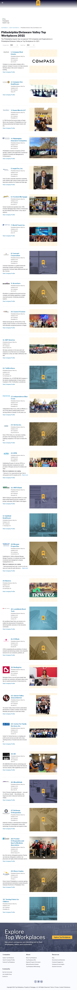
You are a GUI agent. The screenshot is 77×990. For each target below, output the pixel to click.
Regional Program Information (33, 962)
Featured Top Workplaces (9, 962)
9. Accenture (15, 283)
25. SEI (13, 754)
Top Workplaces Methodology (33, 966)
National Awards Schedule (32, 964)
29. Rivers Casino (17, 871)
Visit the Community (7, 972)
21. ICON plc (15, 639)
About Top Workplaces (31, 957)
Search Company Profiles (9, 960)
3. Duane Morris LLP (18, 110)
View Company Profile (9, 72)
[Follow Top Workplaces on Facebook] (35, 981)
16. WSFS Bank (16, 488)
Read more (25, 475)
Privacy (57, 987)
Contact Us (5, 976)
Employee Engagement (57, 962)
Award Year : (23, 45)
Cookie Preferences (65, 987)
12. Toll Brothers (9, 368)
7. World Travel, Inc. (18, 225)
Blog (53, 957)
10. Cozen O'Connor (18, 312)
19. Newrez (7, 581)
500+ (11, 45)
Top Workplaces (4, 27)
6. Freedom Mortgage (19, 197)
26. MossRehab (16, 782)
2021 (28, 45)
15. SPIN (14, 453)
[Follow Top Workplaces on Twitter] (38, 981)
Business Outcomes (57, 966)
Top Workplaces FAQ (31, 960)
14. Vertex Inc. (16, 425)
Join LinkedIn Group (7, 974)
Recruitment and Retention (58, 960)
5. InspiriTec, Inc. (17, 168)
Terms (52, 987)
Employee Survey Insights (58, 964)
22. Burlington (16, 667)
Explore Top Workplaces (14, 27)
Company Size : (6, 45)
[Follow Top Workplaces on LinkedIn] (41, 981)
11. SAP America (9, 340)
